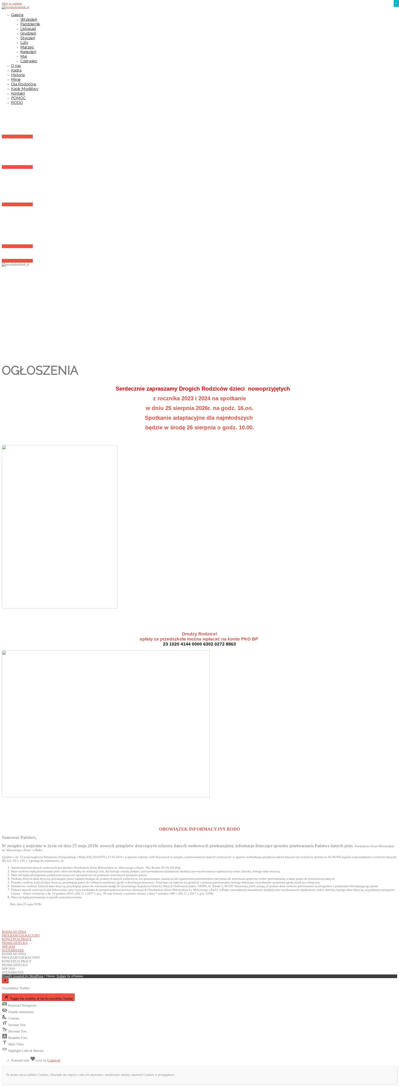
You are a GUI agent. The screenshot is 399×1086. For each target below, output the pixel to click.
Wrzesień (28, 19)
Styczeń (27, 38)
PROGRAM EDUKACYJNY (21, 935)
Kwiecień (28, 51)
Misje (16, 79)
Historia (18, 75)
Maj (23, 56)
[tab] (199, 932)
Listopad (28, 28)
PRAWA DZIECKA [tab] (15, 965)
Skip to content (12, 3)
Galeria (17, 14)
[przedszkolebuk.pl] (15, 7)
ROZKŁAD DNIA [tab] (14, 954)
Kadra (16, 70)
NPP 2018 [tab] (8, 969)
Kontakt (18, 93)
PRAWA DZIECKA (15, 943)
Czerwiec (28, 61)
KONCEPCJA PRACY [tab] (17, 961)
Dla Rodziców (23, 84)
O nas (16, 65)
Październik (30, 24)
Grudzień (28, 33)
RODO (17, 102)
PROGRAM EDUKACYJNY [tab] (21, 957)
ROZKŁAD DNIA (14, 932)
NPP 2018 (8, 946)
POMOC (18, 98)
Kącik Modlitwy (24, 88)
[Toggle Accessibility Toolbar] (5, 980)
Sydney (61, 976)
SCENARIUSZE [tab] (13, 972)
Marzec (27, 47)
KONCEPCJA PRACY (17, 939)
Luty (24, 42)
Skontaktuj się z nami (17, 136)
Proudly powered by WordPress (22, 976)
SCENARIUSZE (13, 950)
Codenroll (53, 1060)
